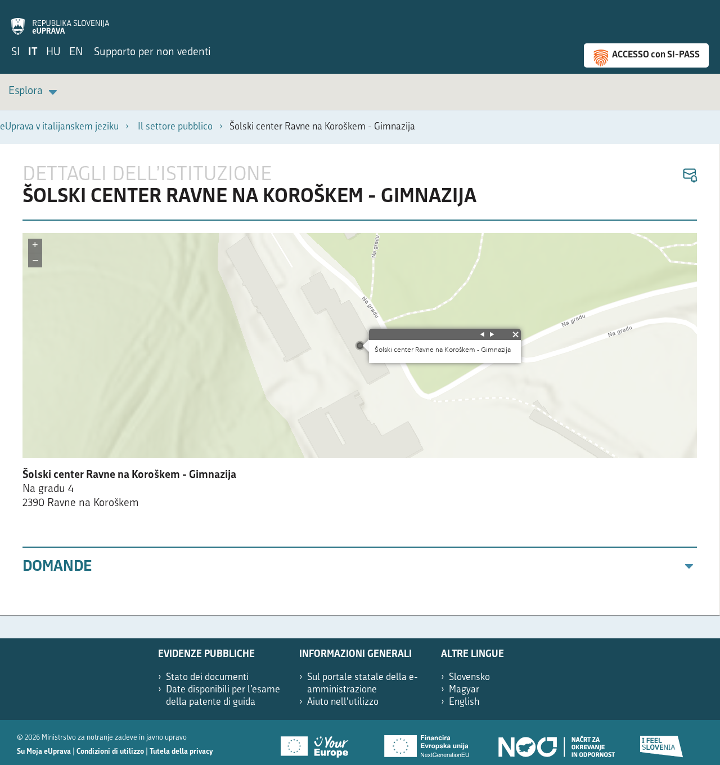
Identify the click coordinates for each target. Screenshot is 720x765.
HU (53, 52)
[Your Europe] (318, 742)
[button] (689, 176)
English (464, 702)
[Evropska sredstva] (662, 742)
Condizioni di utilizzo (110, 751)
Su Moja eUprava (44, 751)
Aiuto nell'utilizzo (343, 702)
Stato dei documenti (207, 677)
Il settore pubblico (175, 127)
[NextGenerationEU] (427, 742)
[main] (360, 379)
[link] (34, 92)
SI (15, 52)
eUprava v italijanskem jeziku (59, 127)
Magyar (464, 690)
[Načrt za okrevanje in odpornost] (556, 742)
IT (33, 52)
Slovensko (469, 677)
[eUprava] (60, 20)
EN (76, 52)
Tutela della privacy (181, 751)
